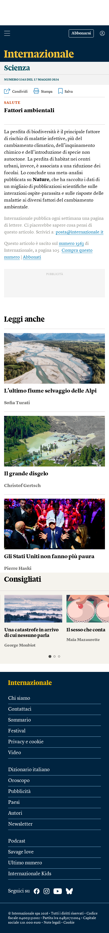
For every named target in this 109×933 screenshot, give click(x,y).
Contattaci (19, 709)
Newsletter (20, 824)
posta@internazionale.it (79, 232)
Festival (17, 731)
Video (14, 752)
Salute (12, 103)
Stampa (46, 91)
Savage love (21, 852)
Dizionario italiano (29, 769)
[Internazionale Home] (31, 682)
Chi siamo (19, 698)
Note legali (52, 922)
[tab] (49, 656)
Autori (15, 813)
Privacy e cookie (26, 742)
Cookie (69, 922)
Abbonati (32, 257)
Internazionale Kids (29, 874)
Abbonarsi (81, 33)
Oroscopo (19, 780)
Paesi (14, 802)
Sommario (19, 720)
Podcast (16, 841)
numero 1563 (71, 243)
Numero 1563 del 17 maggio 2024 (31, 79)
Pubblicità (19, 791)
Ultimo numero (25, 863)
